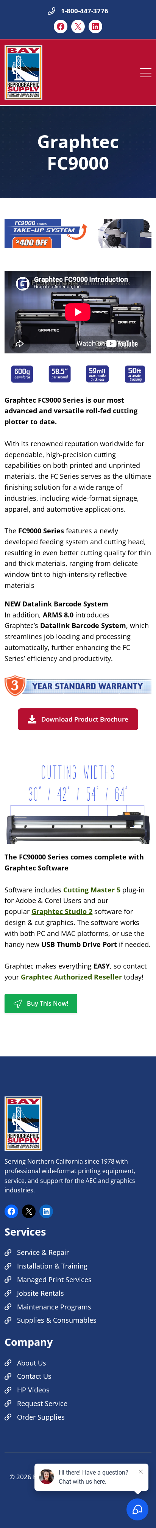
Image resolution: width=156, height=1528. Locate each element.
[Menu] (145, 71)
